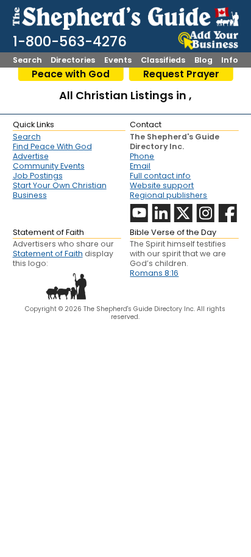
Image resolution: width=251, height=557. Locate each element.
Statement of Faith (48, 253)
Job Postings (38, 175)
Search (27, 61)
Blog (203, 61)
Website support (162, 185)
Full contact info (160, 175)
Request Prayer (181, 74)
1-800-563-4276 (70, 41)
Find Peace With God (52, 146)
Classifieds (163, 61)
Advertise (31, 156)
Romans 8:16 (154, 273)
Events (118, 61)
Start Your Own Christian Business (60, 190)
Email (140, 166)
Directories (73, 61)
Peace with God (71, 74)
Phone (142, 156)
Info (229, 61)
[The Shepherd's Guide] (126, 16)
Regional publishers (168, 195)
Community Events (49, 166)
